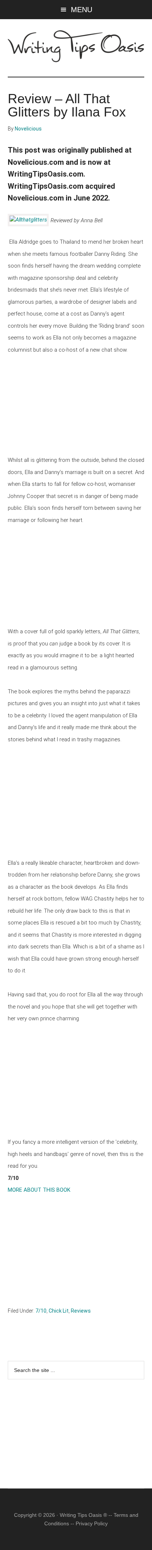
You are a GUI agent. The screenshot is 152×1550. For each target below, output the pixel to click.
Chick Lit (59, 1311)
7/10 (40, 1311)
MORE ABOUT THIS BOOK (39, 1190)
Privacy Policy (92, 1523)
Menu (81, 10)
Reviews (81, 1311)
